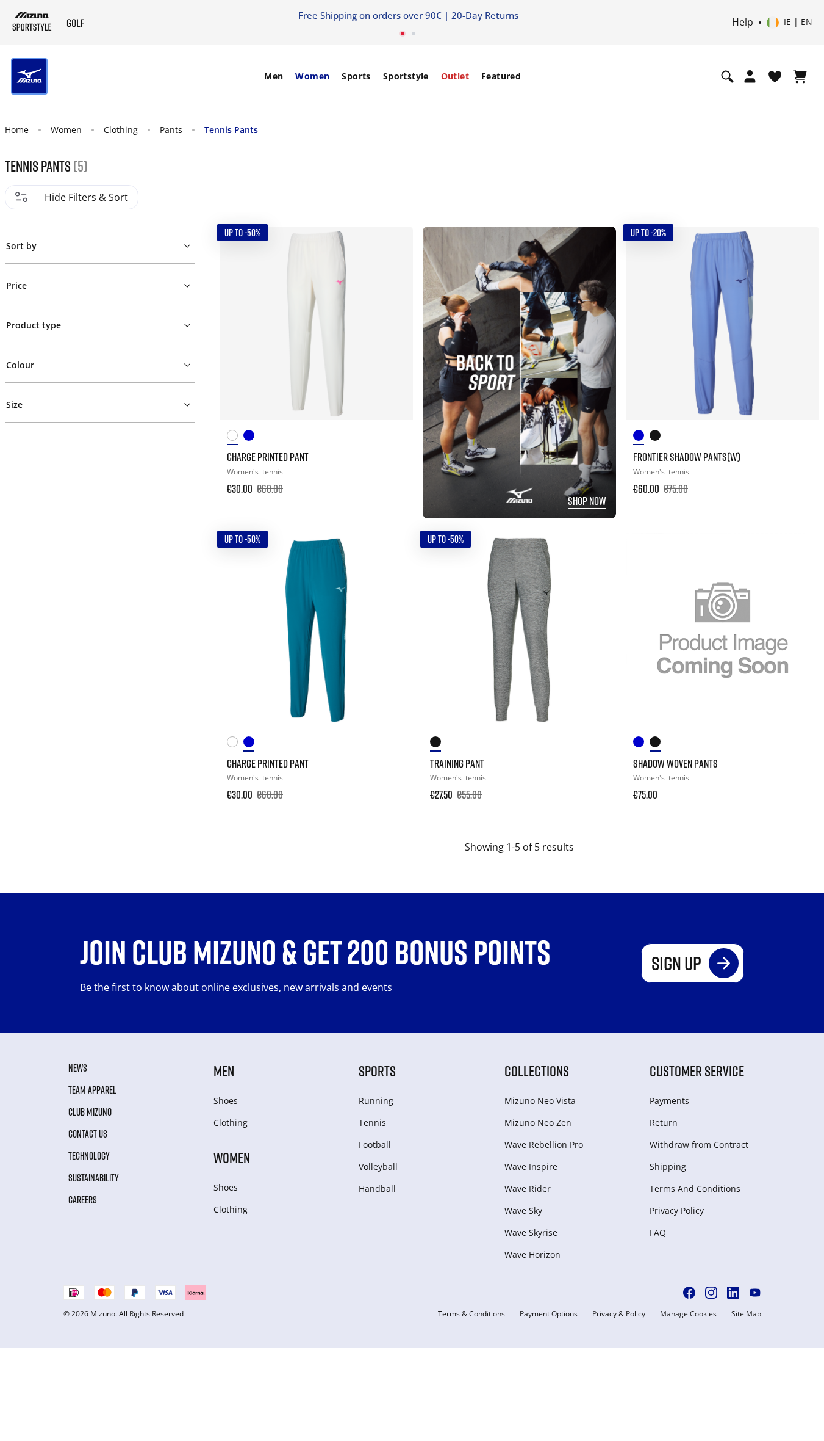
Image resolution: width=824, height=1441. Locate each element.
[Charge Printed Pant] (316, 323)
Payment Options (549, 1314)
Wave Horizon (532, 1254)
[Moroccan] (251, 437)
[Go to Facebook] (689, 1293)
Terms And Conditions (695, 1188)
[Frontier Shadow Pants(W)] (722, 323)
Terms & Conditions (471, 1314)
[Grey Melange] (438, 744)
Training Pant (457, 763)
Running (376, 1100)
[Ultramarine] (641, 437)
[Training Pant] (519, 630)
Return (664, 1122)
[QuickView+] (392, 280)
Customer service (697, 1071)
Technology (89, 1156)
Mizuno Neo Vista (540, 1100)
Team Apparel (92, 1090)
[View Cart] (799, 76)
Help (742, 22)
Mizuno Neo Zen (537, 1122)
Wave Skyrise (530, 1232)
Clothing (121, 130)
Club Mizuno (90, 1112)
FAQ (658, 1232)
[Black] (658, 437)
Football (375, 1144)
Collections (536, 1071)
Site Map (746, 1314)
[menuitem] (273, 76)
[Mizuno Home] (32, 21)
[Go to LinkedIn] (733, 1293)
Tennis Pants (231, 130)
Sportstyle (406, 76)
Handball (377, 1188)
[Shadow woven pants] (722, 630)
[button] (100, 243)
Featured (501, 76)
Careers (82, 1200)
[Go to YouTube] (755, 1293)
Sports (356, 76)
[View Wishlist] (774, 76)
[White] (235, 437)
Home (17, 130)
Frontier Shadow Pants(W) (686, 456)
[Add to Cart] (392, 480)
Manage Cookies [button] (688, 1314)
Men (273, 76)
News (77, 1068)
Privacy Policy (677, 1210)
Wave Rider (527, 1188)
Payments (669, 1100)
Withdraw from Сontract (699, 1144)
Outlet (455, 76)
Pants (171, 130)
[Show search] (727, 76)
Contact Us (87, 1134)
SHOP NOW (587, 500)
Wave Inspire (530, 1166)
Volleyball (378, 1166)
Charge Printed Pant (268, 456)
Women (312, 76)
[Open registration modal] (749, 76)
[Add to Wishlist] (392, 247)
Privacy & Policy (618, 1314)
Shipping (668, 1166)
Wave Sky (523, 1210)
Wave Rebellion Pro (543, 1144)
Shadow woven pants (675, 763)
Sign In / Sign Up (643, 15)
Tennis (372, 1122)
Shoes (225, 1100)
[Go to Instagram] (711, 1293)
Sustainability (93, 1178)
